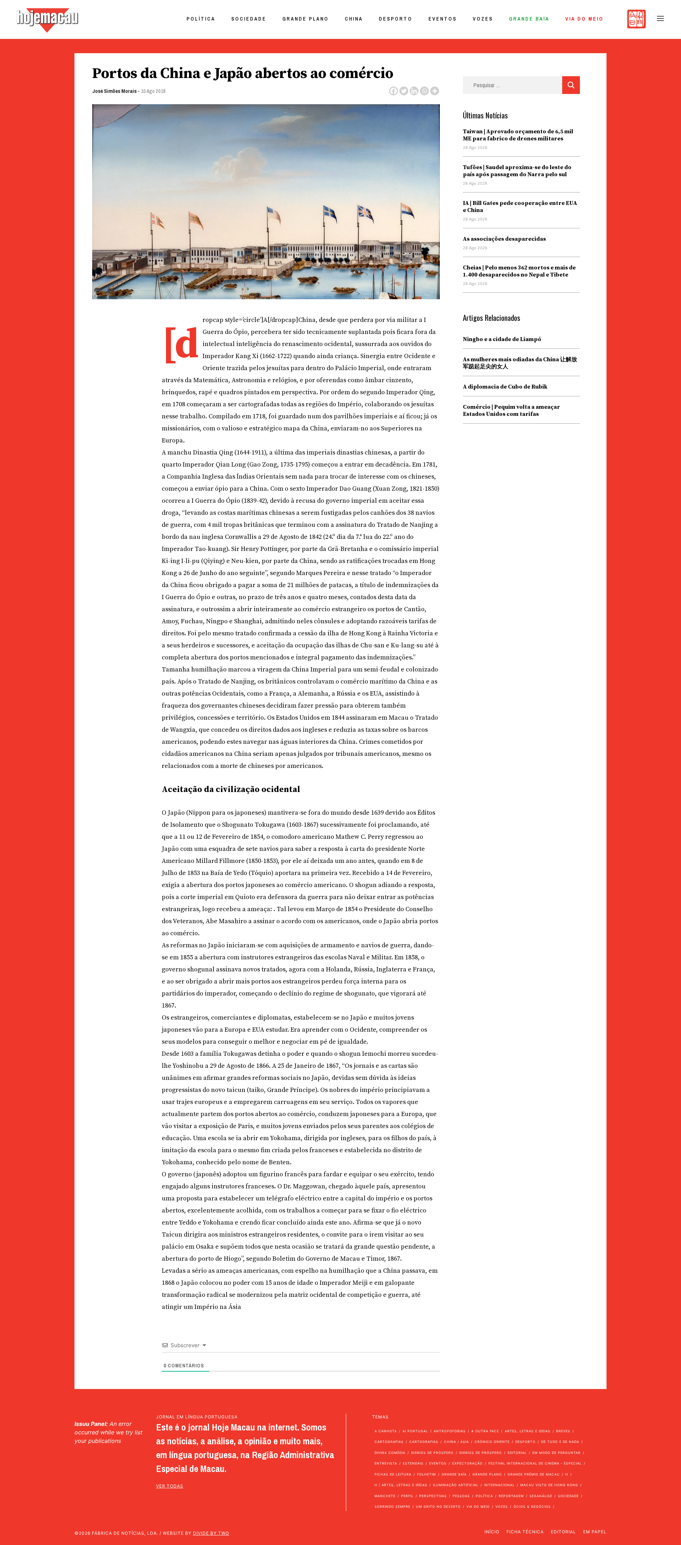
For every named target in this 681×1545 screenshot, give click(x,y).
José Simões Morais (114, 91)
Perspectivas (433, 1496)
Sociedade (248, 19)
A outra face (485, 1431)
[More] (434, 91)
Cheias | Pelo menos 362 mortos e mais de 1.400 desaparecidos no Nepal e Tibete (519, 271)
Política (201, 19)
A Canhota (386, 1431)
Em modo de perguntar (556, 1453)
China (354, 19)
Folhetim (426, 1474)
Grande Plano (305, 19)
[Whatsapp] (424, 91)
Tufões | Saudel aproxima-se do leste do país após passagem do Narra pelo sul (517, 171)
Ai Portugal (415, 1431)
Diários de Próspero (432, 1453)
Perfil (407, 1496)
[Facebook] (393, 91)
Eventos (442, 19)
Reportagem (511, 1496)
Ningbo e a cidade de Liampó (502, 339)
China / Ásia (456, 1442)
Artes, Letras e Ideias (527, 1431)
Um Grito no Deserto (438, 1506)
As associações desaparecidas (504, 238)
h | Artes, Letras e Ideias (401, 1485)
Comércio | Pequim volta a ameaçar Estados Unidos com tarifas (511, 410)
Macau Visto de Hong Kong (549, 1485)
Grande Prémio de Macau (534, 1474)
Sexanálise (541, 1496)
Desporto (396, 19)
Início (492, 1531)
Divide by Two (211, 1533)
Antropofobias (450, 1431)
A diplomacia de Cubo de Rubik (505, 386)
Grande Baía (529, 19)
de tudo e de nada (560, 1442)
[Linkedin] (414, 91)
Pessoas (461, 1496)
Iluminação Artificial (455, 1485)
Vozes (483, 19)
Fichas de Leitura (393, 1474)
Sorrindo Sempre (392, 1506)
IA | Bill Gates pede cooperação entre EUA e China (520, 207)
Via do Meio (584, 19)
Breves (563, 1431)
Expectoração (467, 1463)
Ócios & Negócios (532, 1506)
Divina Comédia (390, 1453)
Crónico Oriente (492, 1442)
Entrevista (386, 1463)
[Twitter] (403, 91)
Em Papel (595, 1531)
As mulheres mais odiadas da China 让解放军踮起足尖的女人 (520, 363)
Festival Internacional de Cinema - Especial (535, 1463)
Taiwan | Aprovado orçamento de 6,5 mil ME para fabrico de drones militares (518, 135)
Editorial (517, 1453)
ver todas (169, 1486)
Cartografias (389, 1442)
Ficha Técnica (525, 1531)
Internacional (499, 1485)
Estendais (413, 1463)
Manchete (385, 1496)
